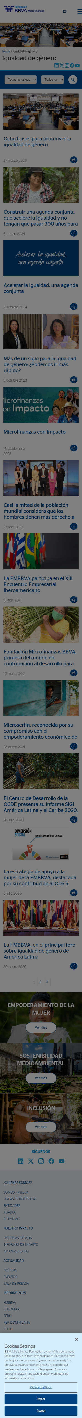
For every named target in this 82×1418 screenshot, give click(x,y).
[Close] (77, 1339)
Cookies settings (40, 1387)
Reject (41, 1399)
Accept (41, 1410)
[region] (41, 1375)
